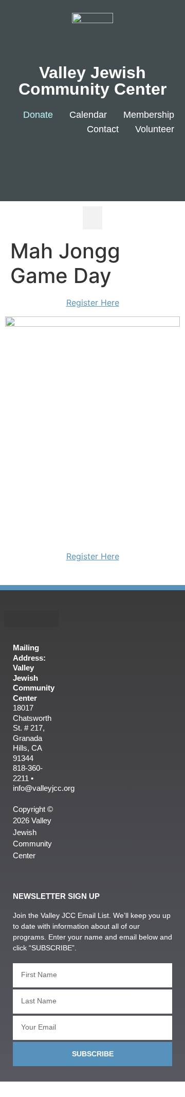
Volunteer (154, 129)
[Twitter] (124, 163)
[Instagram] (154, 163)
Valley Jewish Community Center (92, 80)
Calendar (88, 115)
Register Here (92, 302)
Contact (103, 129)
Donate (38, 115)
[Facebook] (93, 163)
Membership (148, 115)
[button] (92, 217)
